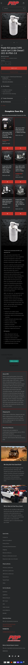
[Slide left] (11, 42)
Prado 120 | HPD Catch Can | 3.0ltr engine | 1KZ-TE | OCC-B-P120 (20, 203)
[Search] (23, 8)
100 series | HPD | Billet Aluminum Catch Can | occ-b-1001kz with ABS (20, 130)
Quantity (3, 60)
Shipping (7, 58)
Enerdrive (5, 591)
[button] (14, 86)
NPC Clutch (5, 601)
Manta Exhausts (6, 597)
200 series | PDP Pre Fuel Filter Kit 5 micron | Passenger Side (7, 135)
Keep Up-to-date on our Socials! (10, 559)
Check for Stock (14, 72)
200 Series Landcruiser (8, 570)
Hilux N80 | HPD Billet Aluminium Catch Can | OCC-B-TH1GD (20, 168)
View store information (7, 81)
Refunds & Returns (7, 552)
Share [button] (4, 105)
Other (4, 583)
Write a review (14, 361)
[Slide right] (16, 42)
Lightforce (5, 594)
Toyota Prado (6, 580)
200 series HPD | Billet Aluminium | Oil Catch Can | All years (7, 202)
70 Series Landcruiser (8, 567)
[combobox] (14, 8)
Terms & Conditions (7, 540)
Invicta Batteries (6, 610)
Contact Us (5, 537)
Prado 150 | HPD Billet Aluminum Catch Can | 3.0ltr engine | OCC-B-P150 (6, 169)
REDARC (5, 613)
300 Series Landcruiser (8, 573)
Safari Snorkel (6, 607)
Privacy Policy (6, 543)
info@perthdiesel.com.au (9, 631)
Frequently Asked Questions (9, 546)
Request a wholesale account (10, 555)
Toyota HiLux (6, 576)
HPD (5, 293)
